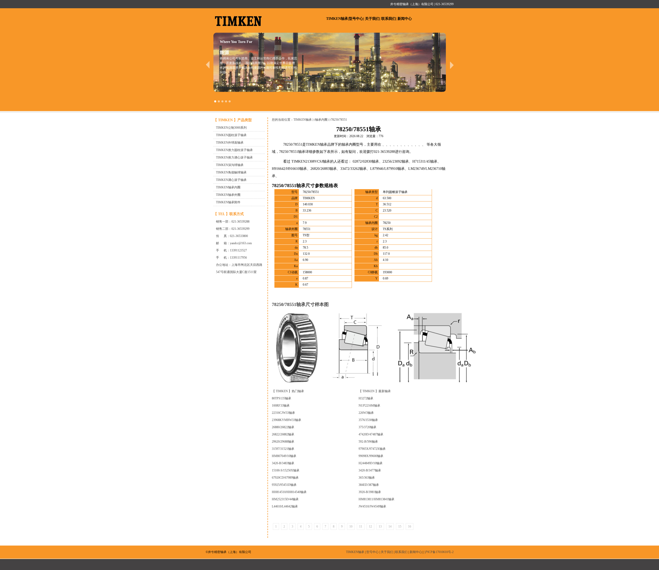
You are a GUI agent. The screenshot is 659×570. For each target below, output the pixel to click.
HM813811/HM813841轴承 (376, 499)
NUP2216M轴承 (369, 405)
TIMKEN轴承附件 (228, 202)
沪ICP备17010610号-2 (439, 552)
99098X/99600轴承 (371, 456)
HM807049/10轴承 (284, 456)
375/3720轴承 (367, 427)
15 (399, 526)
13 (380, 526)
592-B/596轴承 (368, 441)
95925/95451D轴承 (284, 485)
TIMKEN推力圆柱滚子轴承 (234, 150)
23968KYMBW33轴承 (286, 420)
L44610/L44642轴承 (285, 506)
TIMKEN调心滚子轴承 (231, 180)
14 (390, 526)
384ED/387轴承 (369, 485)
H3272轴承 (366, 398)
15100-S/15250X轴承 (285, 470)
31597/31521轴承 (283, 449)
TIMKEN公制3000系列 (231, 127)
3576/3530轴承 (368, 420)
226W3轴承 (366, 413)
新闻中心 (404, 19)
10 (350, 526)
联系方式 (236, 214)
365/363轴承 (367, 477)
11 (360, 526)
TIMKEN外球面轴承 (230, 142)
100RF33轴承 (281, 405)
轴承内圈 (321, 119)
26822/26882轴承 (283, 434)
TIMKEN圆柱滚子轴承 (231, 135)
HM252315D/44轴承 (285, 499)
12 (370, 526)
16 (409, 526)
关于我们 (372, 19)
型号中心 (356, 19)
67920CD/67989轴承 (285, 477)
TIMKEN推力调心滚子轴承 (234, 157)
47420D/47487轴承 (371, 434)
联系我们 (388, 19)
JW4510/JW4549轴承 (372, 506)
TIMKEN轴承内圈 (228, 187)
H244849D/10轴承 (371, 463)
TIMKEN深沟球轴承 (230, 165)
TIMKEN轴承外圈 (228, 195)
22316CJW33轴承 (283, 413)
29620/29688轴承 (283, 441)
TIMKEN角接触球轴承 (231, 172)
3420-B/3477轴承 (370, 470)
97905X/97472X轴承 (372, 449)
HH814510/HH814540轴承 (289, 492)
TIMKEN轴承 (337, 19)
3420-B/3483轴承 (283, 463)
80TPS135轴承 (281, 398)
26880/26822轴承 (283, 427)
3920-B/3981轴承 (370, 492)
